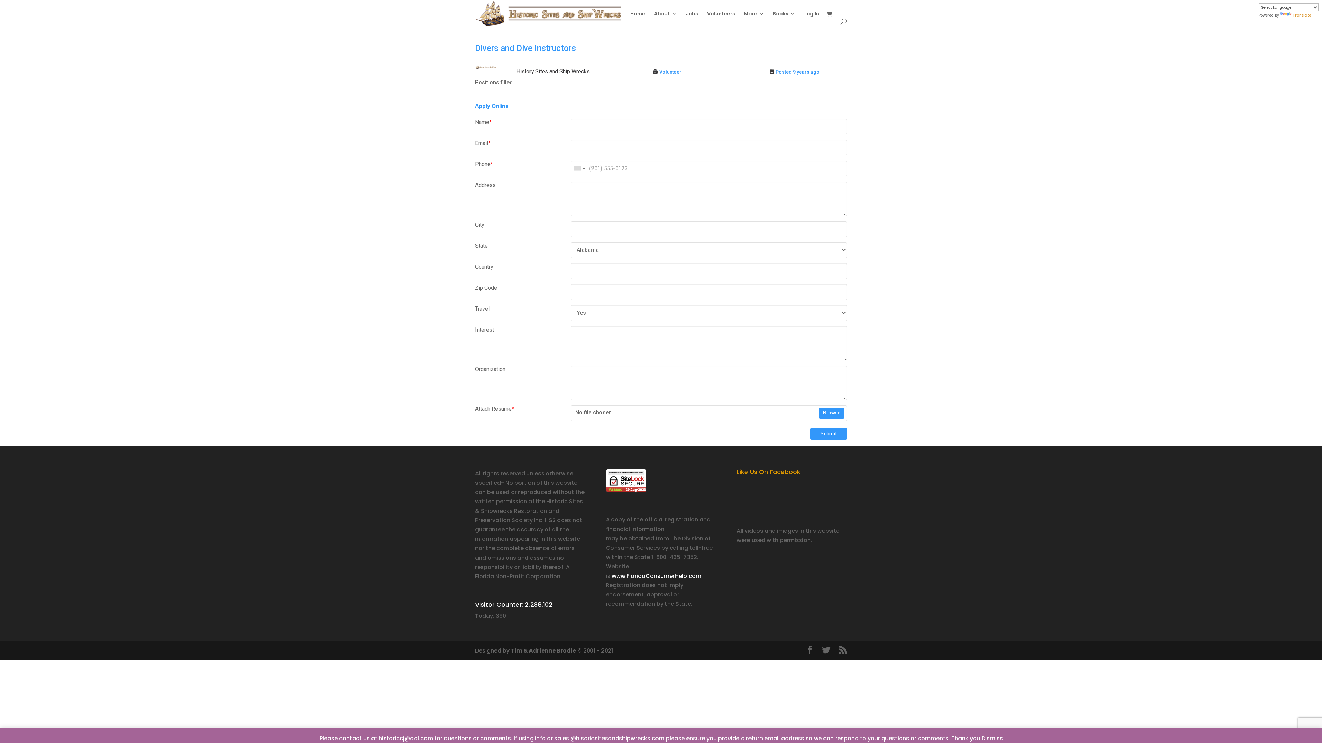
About (662, 14)
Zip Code (486, 287)
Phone (484, 164)
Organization (490, 369)
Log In (811, 14)
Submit (829, 434)
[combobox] (579, 168)
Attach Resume (494, 409)
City (479, 225)
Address (485, 185)
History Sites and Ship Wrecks (553, 71)
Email (483, 143)
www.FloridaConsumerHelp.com (656, 576)
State (481, 246)
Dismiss (992, 738)
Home (637, 14)
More (750, 14)
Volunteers (721, 14)
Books (780, 14)
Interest (484, 329)
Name (483, 122)
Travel (482, 308)
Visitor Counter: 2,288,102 (514, 604)
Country (484, 266)
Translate (1302, 15)
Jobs (692, 14)
